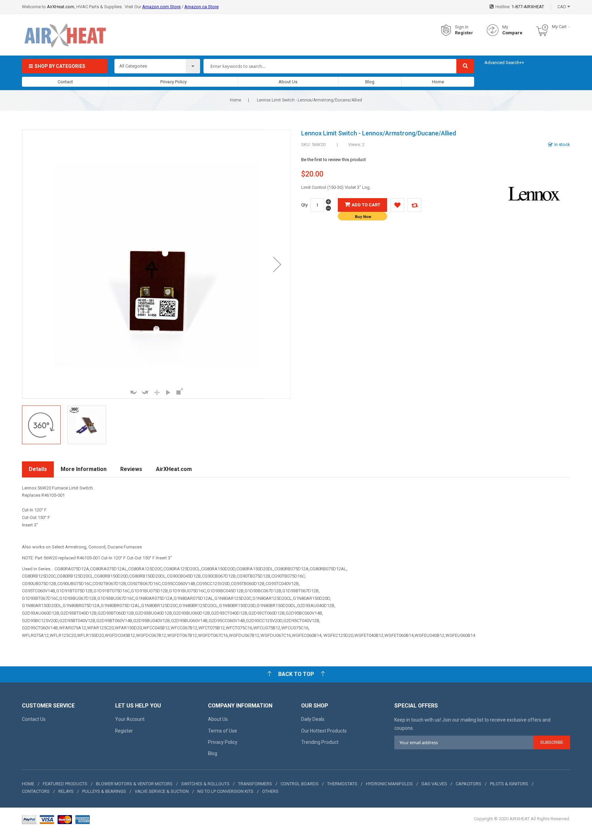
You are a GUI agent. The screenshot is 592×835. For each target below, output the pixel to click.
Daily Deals (312, 719)
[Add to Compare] (414, 205)
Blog (369, 81)
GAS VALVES (434, 783)
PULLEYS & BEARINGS (104, 791)
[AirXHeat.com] (65, 30)
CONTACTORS (36, 791)
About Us (288, 81)
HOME (28, 783)
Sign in (461, 26)
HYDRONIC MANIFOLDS (389, 783)
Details (38, 469)
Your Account (130, 719)
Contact (65, 81)
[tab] (38, 469)
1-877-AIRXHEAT (527, 6)
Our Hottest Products (324, 731)
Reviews (131, 469)
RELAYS (66, 791)
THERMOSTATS (342, 783)
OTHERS (270, 791)
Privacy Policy (173, 81)
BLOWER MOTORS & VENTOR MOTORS (134, 783)
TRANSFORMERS (255, 783)
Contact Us (34, 719)
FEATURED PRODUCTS (65, 783)
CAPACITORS (468, 783)
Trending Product (319, 742)
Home (438, 81)
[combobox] (330, 66)
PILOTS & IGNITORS (509, 783)
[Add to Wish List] (397, 205)
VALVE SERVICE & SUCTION (162, 791)
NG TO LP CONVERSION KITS (225, 791)
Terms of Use (222, 731)
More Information (84, 469)
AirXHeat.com (60, 6)
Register (464, 32)
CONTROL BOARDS (300, 783)
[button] (277, 264)
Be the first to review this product (333, 159)
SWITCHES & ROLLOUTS (205, 783)
